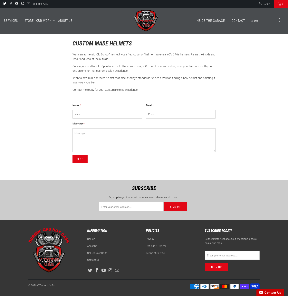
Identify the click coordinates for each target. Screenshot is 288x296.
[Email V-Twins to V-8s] (28, 4)
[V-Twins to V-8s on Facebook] (10, 4)
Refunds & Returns (156, 245)
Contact (238, 21)
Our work (44, 21)
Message (78, 123)
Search (91, 238)
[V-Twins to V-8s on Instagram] (22, 4)
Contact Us (93, 259)
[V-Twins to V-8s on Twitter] (4, 4)
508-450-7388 (40, 4)
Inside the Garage (211, 21)
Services (11, 21)
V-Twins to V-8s (46, 285)
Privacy (150, 238)
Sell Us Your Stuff (97, 253)
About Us (65, 21)
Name (76, 105)
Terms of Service (155, 253)
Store (29, 21)
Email (150, 105)
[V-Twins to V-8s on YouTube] (16, 4)
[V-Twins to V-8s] (146, 21)
